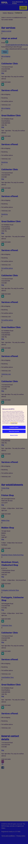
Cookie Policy (14, 423)
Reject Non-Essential (14, 431)
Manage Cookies (14, 435)
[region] (14, 422)
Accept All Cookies (14, 427)
